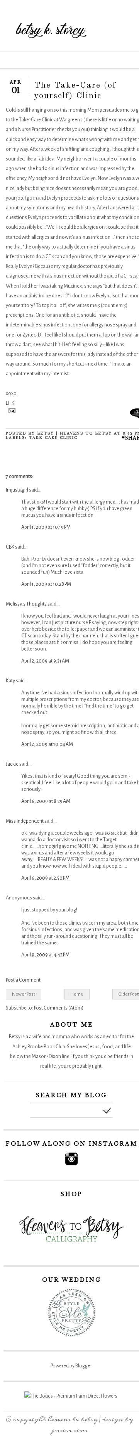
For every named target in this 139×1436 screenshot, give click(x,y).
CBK (10, 547)
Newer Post (23, 994)
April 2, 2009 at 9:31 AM (45, 661)
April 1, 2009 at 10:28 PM (46, 584)
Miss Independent (25, 821)
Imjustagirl (17, 490)
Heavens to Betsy (72, 1419)
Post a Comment (23, 980)
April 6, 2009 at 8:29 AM (45, 801)
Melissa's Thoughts (26, 604)
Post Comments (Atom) (58, 1008)
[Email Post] (10, 411)
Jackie (12, 764)
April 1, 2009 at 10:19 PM (46, 527)
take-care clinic (53, 437)
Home (76, 994)
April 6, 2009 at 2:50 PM (45, 878)
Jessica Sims (69, 1430)
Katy (10, 680)
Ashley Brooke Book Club (38, 1046)
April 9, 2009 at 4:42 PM (45, 955)
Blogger (83, 1366)
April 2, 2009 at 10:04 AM (47, 744)
